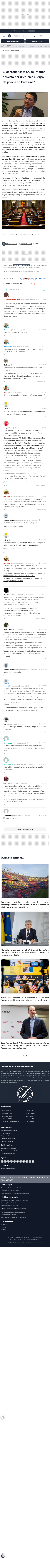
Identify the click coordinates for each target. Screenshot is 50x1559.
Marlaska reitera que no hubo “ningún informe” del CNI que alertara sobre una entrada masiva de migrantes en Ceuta (25, 952)
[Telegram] (14, 1161)
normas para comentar (21, 265)
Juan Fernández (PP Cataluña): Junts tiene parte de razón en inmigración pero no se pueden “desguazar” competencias (25, 1045)
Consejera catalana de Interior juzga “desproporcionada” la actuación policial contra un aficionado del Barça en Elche (25, 904)
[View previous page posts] (23, 1055)
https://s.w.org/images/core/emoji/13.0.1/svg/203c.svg (22, 786)
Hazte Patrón (6, 1127)
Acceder (43, 278)
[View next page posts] (26, 1055)
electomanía (18, 36)
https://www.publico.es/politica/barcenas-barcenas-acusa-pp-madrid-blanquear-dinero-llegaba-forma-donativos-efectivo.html (23, 433)
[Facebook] (5, 1161)
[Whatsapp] (8, 1161)
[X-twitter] (2, 1161)
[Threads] (11, 1161)
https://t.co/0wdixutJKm (28, 793)
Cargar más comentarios (25, 829)
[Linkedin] (30, 1161)
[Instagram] (20, 1161)
